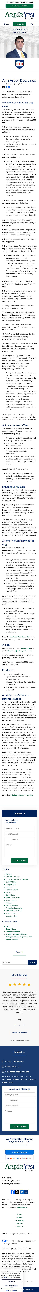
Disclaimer (19, 1217)
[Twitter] (17, 1192)
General (9, 892)
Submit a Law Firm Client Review (19, 1040)
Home (6, 24)
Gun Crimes (10, 895)
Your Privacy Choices (16, 1241)
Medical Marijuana (13, 897)
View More (21, 1207)
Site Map (19, 1223)
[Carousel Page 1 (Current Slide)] (15, 1025)
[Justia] (26, 1192)
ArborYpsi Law (26, 1281)
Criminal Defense (12, 877)
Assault (9, 874)
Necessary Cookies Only (11, 1286)
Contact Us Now (19, 860)
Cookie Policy (31, 1241)
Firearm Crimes (12, 890)
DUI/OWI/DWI (11, 882)
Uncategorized (11, 916)
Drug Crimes (11, 884)
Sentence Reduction (13, 911)
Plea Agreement (12, 905)
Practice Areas (9, 921)
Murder (9, 903)
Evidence (9, 887)
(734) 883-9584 (15, 1183)
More (32, 24)
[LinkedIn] (22, 1192)
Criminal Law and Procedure (21, 795)
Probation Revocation (14, 908)
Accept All (11, 1281)
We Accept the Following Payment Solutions (19, 1140)
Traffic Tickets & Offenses (16, 934)
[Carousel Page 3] (24, 1025)
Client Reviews (19, 974)
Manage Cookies (10, 1244)
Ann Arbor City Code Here (20, 637)
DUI (7, 926)
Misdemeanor (11, 900)
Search (19, 951)
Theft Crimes (11, 913)
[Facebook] (13, 1192)
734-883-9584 (25, 648)
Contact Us (20, 24)
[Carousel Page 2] (19, 1025)
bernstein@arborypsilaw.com (20, 651)
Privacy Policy (19, 1220)
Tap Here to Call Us (19, 6)
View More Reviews (19, 1032)
